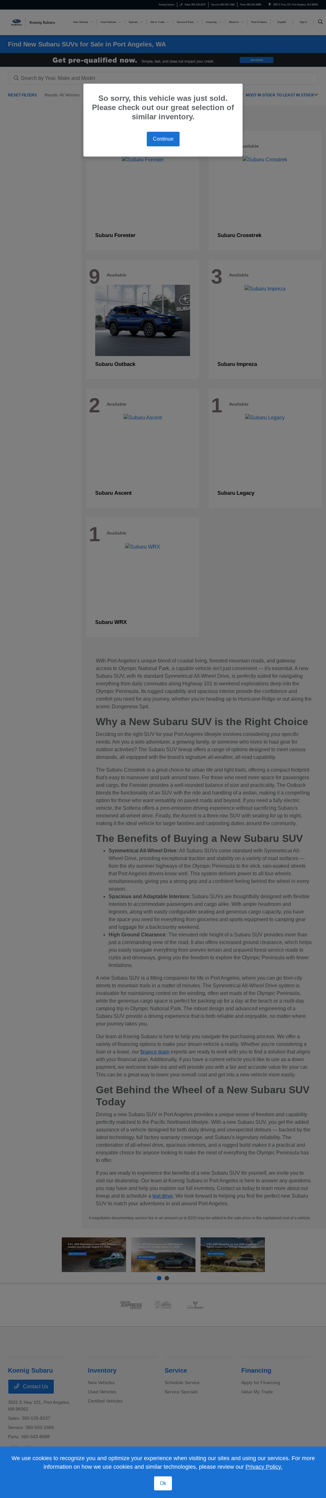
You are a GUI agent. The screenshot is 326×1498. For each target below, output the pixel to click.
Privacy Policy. (263, 1467)
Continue (163, 139)
